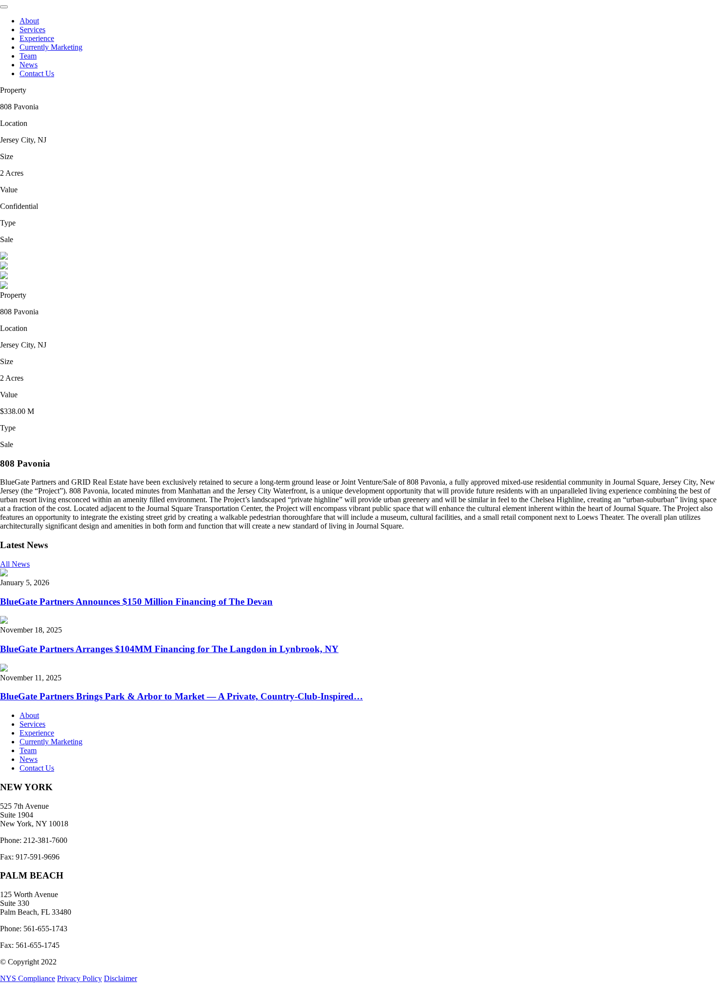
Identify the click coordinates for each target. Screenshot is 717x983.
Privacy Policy (79, 978)
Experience (37, 38)
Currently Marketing (51, 47)
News (29, 65)
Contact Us (37, 73)
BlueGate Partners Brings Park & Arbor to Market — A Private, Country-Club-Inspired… (181, 696)
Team (28, 56)
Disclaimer (120, 978)
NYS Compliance (27, 978)
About (29, 21)
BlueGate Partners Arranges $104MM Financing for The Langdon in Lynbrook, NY (169, 649)
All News (15, 564)
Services (32, 29)
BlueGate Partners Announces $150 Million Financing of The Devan (136, 601)
